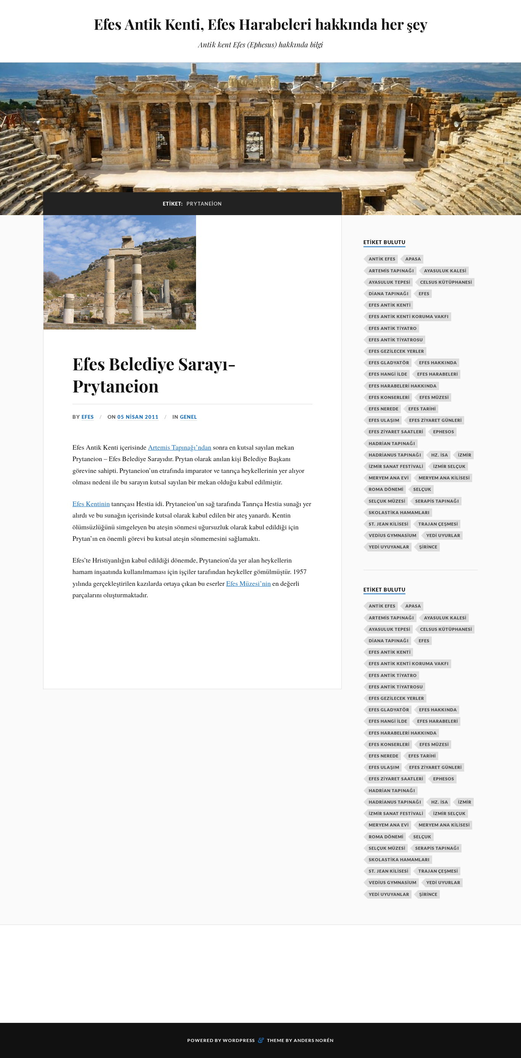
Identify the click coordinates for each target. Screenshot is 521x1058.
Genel (188, 417)
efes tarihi (422, 408)
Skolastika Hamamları (399, 512)
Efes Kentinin (91, 503)
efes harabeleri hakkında (403, 385)
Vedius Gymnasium (392, 535)
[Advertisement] (182, 972)
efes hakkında (438, 362)
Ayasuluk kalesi (445, 270)
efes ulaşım (384, 420)
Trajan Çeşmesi (438, 523)
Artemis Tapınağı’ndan (179, 447)
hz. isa (439, 454)
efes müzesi (434, 397)
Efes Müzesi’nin (248, 583)
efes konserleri (389, 397)
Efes (424, 293)
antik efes (382, 258)
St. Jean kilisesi (388, 523)
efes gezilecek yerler (396, 351)
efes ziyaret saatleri (396, 431)
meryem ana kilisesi (444, 477)
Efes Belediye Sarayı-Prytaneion (154, 374)
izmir (464, 454)
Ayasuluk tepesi (389, 282)
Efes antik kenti (390, 304)
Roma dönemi (386, 489)
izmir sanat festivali (396, 466)
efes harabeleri (437, 373)
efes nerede (384, 408)
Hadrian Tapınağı (392, 443)
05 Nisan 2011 (138, 417)
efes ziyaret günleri (435, 420)
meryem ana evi (389, 477)
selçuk (422, 489)
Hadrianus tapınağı (395, 454)
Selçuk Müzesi (387, 500)
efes (88, 417)
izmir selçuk (449, 466)
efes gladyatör (389, 362)
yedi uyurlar (443, 535)
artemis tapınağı (391, 270)
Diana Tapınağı (389, 293)
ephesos (443, 431)
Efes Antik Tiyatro (393, 328)
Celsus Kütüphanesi (446, 282)
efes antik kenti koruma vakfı (409, 316)
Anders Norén (314, 1040)
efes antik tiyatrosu (396, 339)
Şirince (428, 546)
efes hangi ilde (388, 373)
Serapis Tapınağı (437, 500)
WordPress (239, 1040)
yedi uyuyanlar (389, 546)
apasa (413, 258)
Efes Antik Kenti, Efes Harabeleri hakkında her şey (261, 24)
